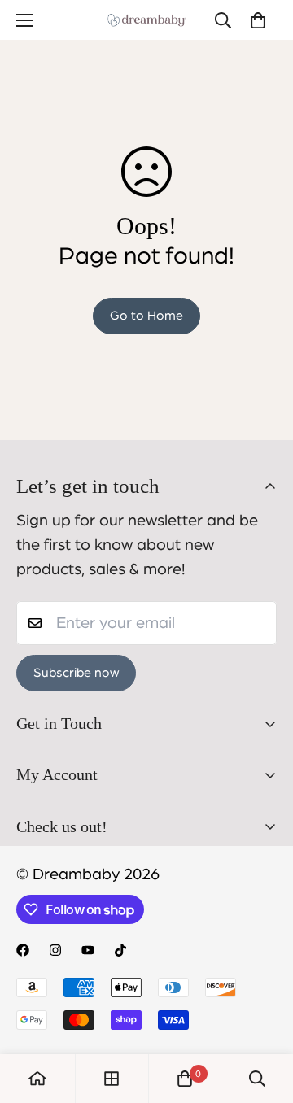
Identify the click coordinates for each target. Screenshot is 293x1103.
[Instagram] (55, 950)
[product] (37, 1078)
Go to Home (146, 315)
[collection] (111, 1078)
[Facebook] (22, 950)
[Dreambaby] (146, 20)
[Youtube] (87, 950)
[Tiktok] (120, 950)
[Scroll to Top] (263, 1017)
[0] (258, 20)
